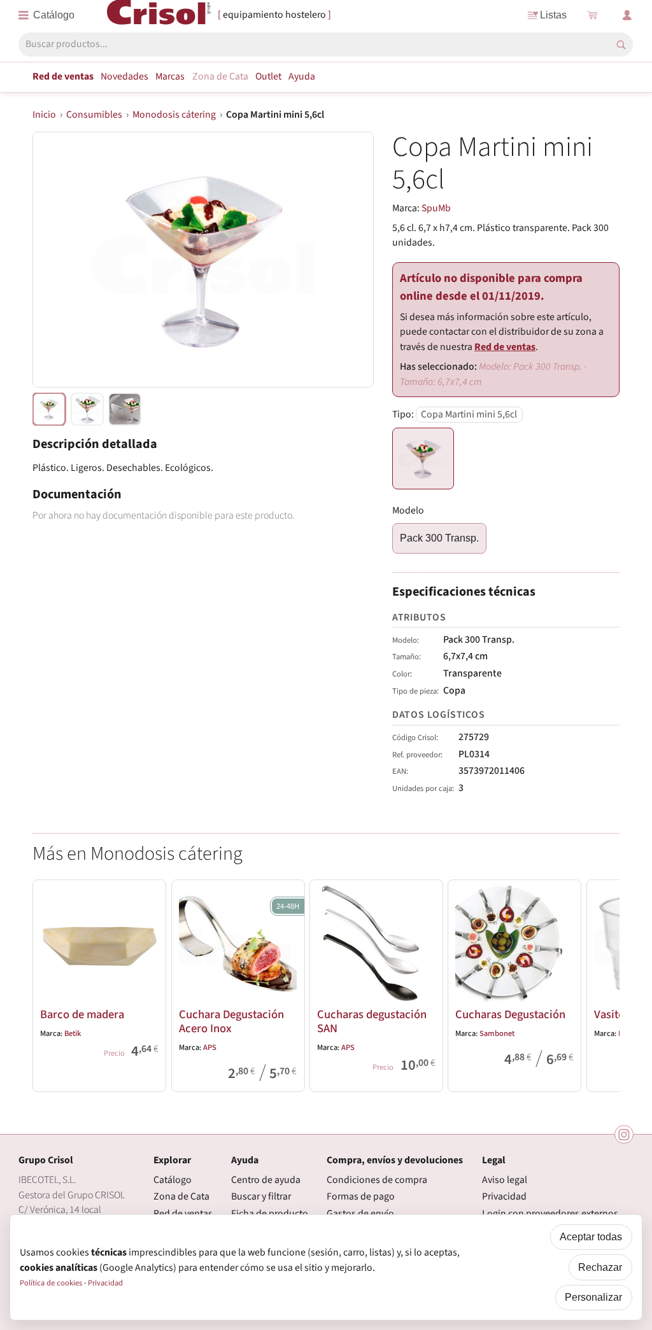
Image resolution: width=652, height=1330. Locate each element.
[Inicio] (159, 14)
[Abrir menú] (46, 15)
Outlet (268, 76)
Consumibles (94, 115)
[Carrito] (592, 15)
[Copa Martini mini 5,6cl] (423, 458)
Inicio (44, 115)
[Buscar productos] (621, 45)
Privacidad (504, 1196)
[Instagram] (624, 1134)
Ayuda (301, 76)
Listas (553, 15)
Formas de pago (361, 1196)
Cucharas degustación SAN (372, 1021)
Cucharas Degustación (510, 1014)
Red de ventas (63, 76)
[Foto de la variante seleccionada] (49, 409)
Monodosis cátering (174, 115)
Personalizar (593, 1297)
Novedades (124, 76)
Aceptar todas (591, 1236)
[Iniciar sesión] (627, 15)
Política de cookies (51, 1283)
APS (209, 1047)
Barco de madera (82, 1014)
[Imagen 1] (87, 409)
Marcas (170, 76)
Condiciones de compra (377, 1180)
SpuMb (436, 208)
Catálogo (172, 1180)
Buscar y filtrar (261, 1196)
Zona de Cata (220, 76)
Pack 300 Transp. (439, 538)
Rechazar (600, 1267)
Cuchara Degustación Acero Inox (231, 1021)
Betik (72, 1033)
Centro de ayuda (266, 1180)
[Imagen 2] (124, 409)
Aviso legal (504, 1180)
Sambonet (496, 1033)
